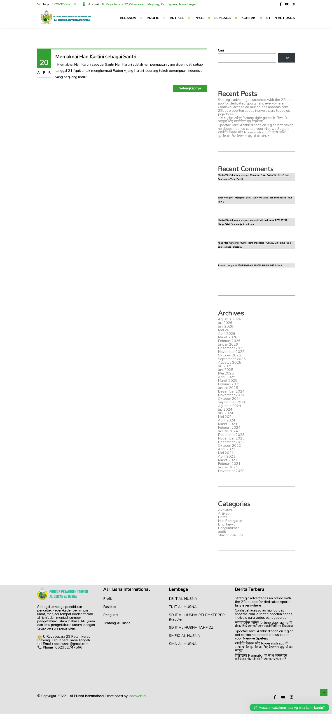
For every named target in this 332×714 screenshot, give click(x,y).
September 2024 (232, 402)
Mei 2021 (226, 452)
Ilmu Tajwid (227, 524)
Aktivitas (225, 509)
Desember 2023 (231, 434)
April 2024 (226, 420)
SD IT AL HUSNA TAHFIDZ (191, 627)
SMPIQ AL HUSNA (184, 635)
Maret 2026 (227, 337)
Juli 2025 (225, 366)
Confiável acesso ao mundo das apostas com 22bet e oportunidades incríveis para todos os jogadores (254, 111)
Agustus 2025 (229, 362)
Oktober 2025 (229, 355)
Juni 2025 (225, 369)
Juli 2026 (225, 322)
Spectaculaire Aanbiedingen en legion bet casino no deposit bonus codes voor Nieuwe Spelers (255, 127)
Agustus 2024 (229, 405)
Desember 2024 (231, 391)
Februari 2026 (229, 340)
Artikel (177, 18)
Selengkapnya (190, 88)
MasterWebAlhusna (228, 175)
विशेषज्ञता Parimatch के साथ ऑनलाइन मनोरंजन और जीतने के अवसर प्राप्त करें (261, 657)
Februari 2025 (229, 384)
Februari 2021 (229, 463)
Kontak (248, 18)
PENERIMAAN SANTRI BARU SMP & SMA (260, 265)
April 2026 (226, 333)
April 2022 (226, 449)
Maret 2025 (227, 380)
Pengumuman (228, 528)
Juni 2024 (225, 413)
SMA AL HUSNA (183, 643)
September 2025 (232, 358)
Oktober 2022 (229, 445)
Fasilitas (109, 606)
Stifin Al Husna (280, 18)
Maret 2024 (227, 423)
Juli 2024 (225, 409)
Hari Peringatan (230, 520)
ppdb (222, 531)
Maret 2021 (227, 460)
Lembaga (222, 18)
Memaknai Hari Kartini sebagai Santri (95, 56)
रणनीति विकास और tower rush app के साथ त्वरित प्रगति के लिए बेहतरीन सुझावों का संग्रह (252, 134)
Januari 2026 (228, 344)
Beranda (128, 18)
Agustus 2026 (229, 319)
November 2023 (231, 438)
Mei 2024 (226, 416)
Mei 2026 (226, 330)
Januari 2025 (228, 387)
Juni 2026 (225, 326)
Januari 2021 (228, 467)
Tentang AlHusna (116, 623)
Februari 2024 (229, 427)
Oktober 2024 (229, 398)
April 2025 (226, 376)
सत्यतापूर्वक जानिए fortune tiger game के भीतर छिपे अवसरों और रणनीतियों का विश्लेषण (253, 119)
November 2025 (231, 351)
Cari (221, 50)
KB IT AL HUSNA (183, 598)
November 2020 (231, 470)
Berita (222, 517)
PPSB (199, 18)
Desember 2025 (231, 348)
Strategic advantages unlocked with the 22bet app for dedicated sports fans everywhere (254, 101)
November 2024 (231, 395)
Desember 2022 (231, 442)
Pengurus (110, 614)
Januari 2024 (228, 431)
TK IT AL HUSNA (183, 606)
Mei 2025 (226, 373)
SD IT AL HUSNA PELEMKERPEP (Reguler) (197, 617)
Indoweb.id (137, 695)
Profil (153, 18)
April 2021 (226, 456)
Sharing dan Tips (230, 535)
